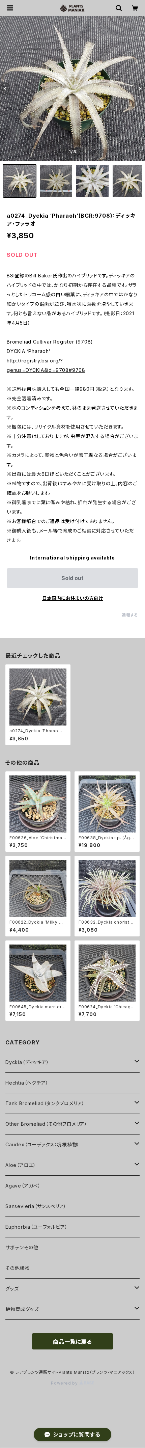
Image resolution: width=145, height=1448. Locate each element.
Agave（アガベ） (23, 1186)
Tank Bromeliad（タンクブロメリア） (45, 1103)
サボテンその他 (21, 1247)
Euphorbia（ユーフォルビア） (36, 1227)
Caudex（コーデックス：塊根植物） (42, 1144)
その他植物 (17, 1268)
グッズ (12, 1288)
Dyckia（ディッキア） (27, 1062)
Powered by (65, 1383)
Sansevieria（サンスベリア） (35, 1206)
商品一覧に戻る (72, 1341)
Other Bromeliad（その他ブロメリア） (46, 1124)
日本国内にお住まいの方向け (72, 598)
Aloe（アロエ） (20, 1165)
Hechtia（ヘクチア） (26, 1083)
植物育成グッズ (22, 1309)
